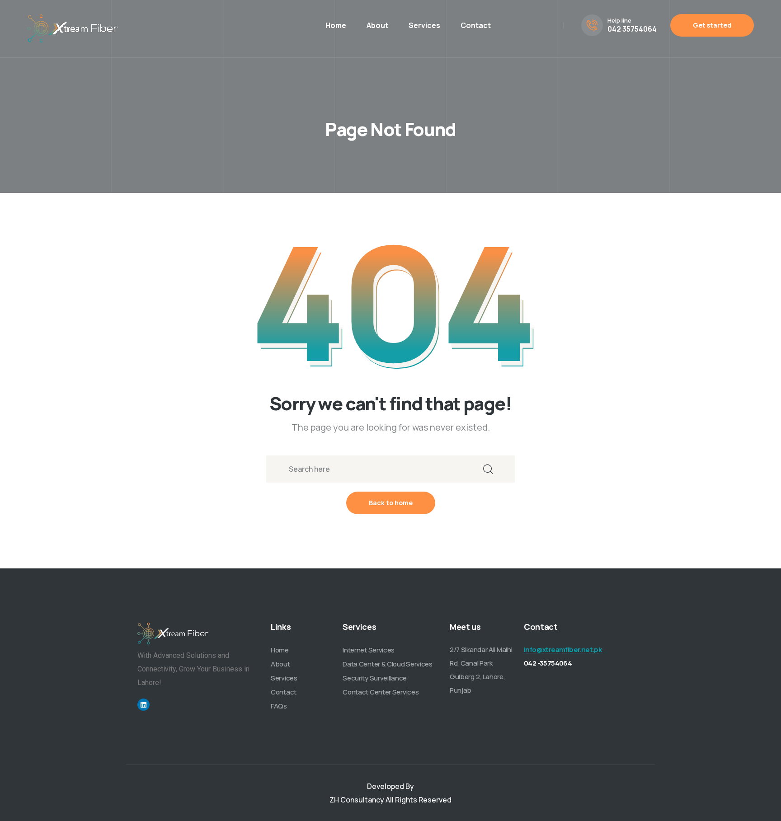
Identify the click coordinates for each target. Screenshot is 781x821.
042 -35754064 (548, 663)
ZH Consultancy (356, 800)
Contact (476, 25)
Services (424, 25)
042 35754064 (632, 29)
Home (335, 25)
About (377, 25)
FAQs (279, 706)
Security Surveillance (375, 678)
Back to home (391, 502)
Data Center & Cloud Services (388, 664)
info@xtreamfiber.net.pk (563, 649)
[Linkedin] (143, 705)
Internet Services (369, 650)
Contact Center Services (381, 692)
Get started (712, 25)
